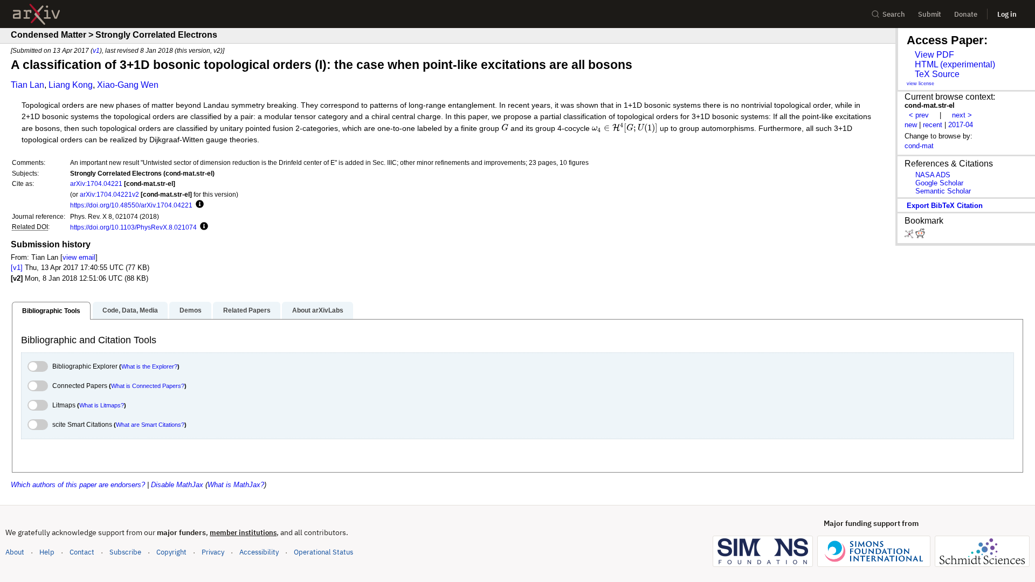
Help (46, 552)
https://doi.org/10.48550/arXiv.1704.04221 (131, 205)
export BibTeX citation (945, 206)
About (14, 552)
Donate (965, 14)
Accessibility (259, 552)
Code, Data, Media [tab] (130, 310)
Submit (929, 14)
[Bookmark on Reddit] (920, 236)
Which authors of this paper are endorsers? (78, 485)
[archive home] (36, 14)
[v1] (17, 268)
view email (79, 257)
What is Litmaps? (101, 405)
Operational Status (323, 552)
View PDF (934, 54)
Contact (82, 552)
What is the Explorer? (149, 366)
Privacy (213, 552)
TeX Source (937, 74)
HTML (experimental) (955, 64)
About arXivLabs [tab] (317, 310)
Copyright (171, 552)
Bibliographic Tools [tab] (51, 311)
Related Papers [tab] (247, 310)
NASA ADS (932, 175)
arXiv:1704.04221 (96, 183)
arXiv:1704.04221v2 (109, 194)
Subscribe (125, 552)
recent (932, 125)
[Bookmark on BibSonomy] (910, 236)
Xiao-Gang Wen (127, 84)
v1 (96, 50)
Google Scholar (939, 183)
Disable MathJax (177, 485)
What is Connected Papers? (147, 386)
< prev (919, 115)
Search (893, 14)
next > (962, 115)
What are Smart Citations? (150, 424)
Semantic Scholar (943, 191)
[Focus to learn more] (198, 205)
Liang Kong (71, 84)
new (911, 125)
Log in (1007, 14)
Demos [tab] (191, 310)
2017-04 (960, 125)
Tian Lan (27, 84)
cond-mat (919, 146)
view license (920, 83)
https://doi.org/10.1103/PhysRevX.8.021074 (133, 227)
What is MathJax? (236, 485)
